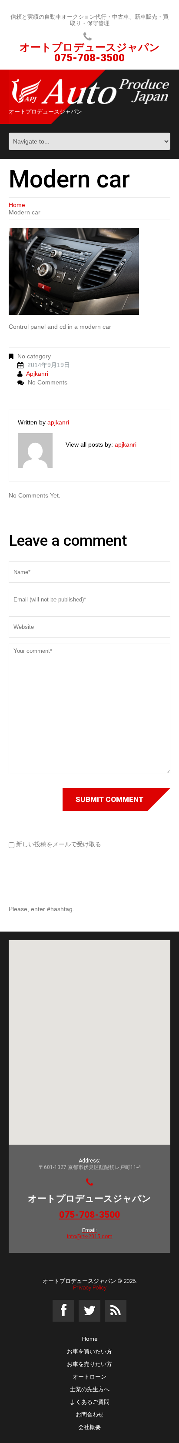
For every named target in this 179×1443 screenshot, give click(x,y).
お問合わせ (90, 1414)
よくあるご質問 (89, 1402)
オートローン (89, 1376)
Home (17, 204)
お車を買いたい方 (89, 1351)
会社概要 (89, 1427)
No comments (47, 382)
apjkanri (37, 373)
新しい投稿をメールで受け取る (58, 844)
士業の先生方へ (89, 1389)
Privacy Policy (89, 1287)
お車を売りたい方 (89, 1364)
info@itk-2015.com (90, 1236)
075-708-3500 (89, 58)
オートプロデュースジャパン (79, 1281)
